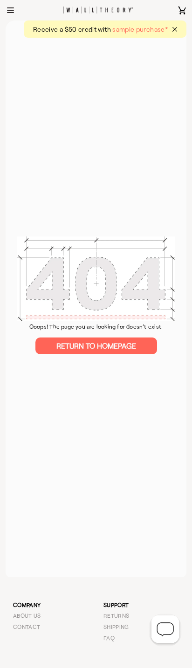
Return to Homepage (96, 345)
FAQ (109, 637)
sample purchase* (140, 29)
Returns (116, 615)
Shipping (116, 626)
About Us (27, 615)
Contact (27, 626)
